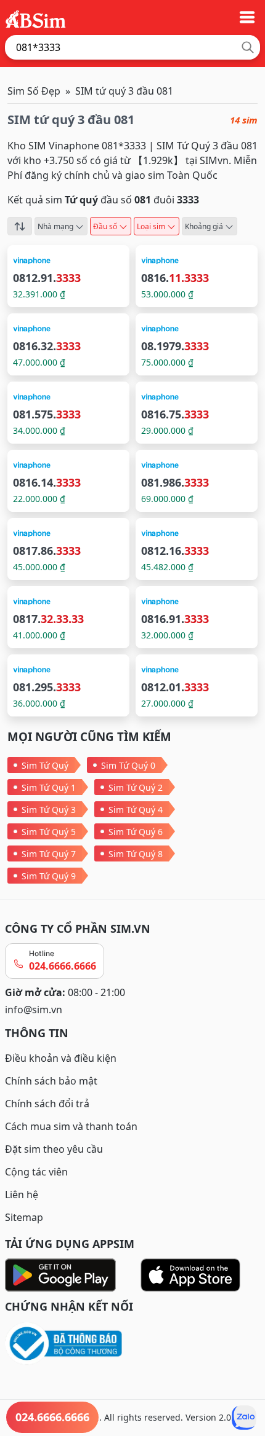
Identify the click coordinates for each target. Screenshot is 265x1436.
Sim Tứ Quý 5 (49, 832)
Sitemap (24, 1217)
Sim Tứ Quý (45, 765)
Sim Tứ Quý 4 (135, 809)
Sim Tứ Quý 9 (49, 876)
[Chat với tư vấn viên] (244, 1417)
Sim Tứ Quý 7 (49, 854)
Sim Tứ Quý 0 (128, 765)
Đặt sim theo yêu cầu (54, 1149)
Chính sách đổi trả (47, 1103)
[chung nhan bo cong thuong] (132, 1344)
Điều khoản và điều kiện (60, 1058)
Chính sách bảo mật (51, 1081)
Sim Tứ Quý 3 (49, 809)
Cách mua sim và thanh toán (71, 1126)
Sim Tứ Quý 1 (49, 787)
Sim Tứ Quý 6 (135, 832)
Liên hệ (21, 1194)
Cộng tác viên (36, 1172)
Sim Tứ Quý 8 (135, 854)
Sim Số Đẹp (33, 91)
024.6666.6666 (62, 966)
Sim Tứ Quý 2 (135, 787)
